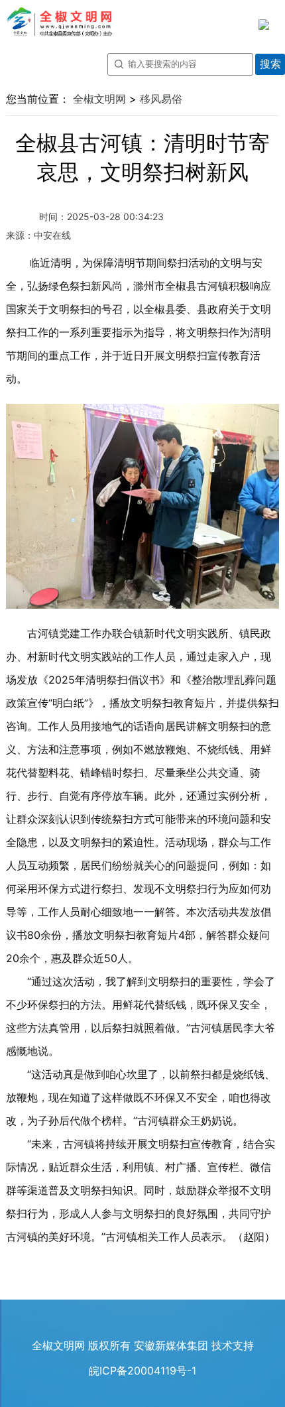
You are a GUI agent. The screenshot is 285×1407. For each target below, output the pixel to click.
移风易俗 (161, 98)
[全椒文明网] (60, 18)
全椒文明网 (99, 98)
